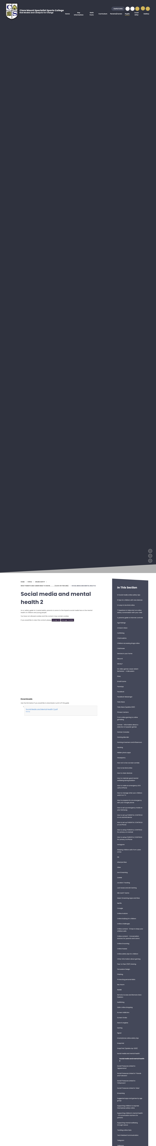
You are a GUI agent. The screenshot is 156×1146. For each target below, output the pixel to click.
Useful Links (118, 9)
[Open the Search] (148, 9)
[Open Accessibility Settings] (137, 9)
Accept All (56, 620)
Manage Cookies (67, 620)
